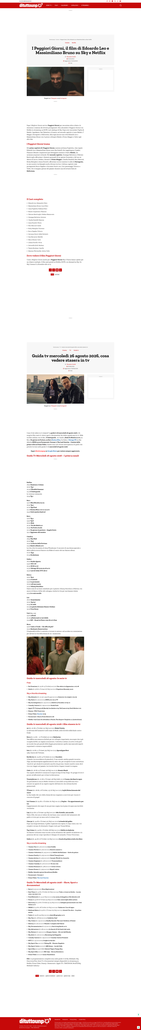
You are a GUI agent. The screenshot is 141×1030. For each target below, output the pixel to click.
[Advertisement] (70, 21)
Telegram (54, 98)
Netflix (74, 42)
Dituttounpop (52, 39)
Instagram (63, 98)
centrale (57, 274)
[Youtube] (120, 1)
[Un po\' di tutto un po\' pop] (31, 5)
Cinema (57, 39)
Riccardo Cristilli (71, 56)
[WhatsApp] (117, 1)
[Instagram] (109, 1)
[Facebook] (107, 1)
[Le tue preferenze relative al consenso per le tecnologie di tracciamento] (138, 1027)
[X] (115, 1)
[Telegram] (112, 1)
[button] (121, 5)
